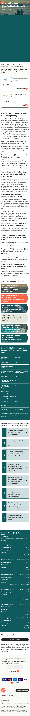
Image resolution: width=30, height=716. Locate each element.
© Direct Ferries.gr (5, 700)
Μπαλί (13, 64)
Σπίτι (2, 64)
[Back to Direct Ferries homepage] (9, 2)
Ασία (8, 64)
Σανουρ (20, 64)
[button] (15, 432)
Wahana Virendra (24, 189)
